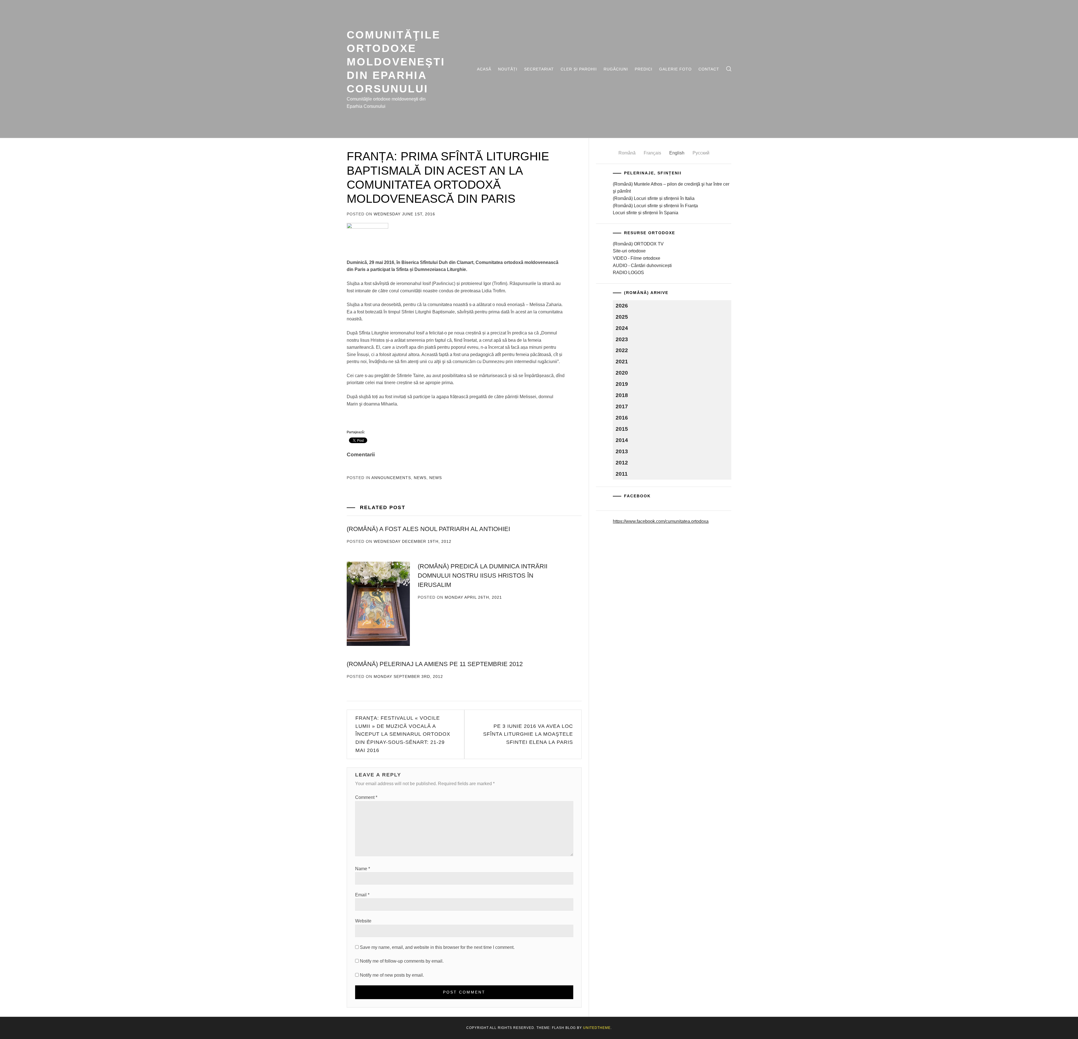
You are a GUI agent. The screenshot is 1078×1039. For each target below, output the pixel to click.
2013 (622, 451)
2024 (622, 328)
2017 (622, 406)
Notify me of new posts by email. (392, 975)
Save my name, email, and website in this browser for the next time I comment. (437, 947)
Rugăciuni (616, 69)
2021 (622, 361)
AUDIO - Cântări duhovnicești (642, 265)
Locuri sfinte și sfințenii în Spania (645, 212)
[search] (728, 69)
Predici (643, 69)
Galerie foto (675, 69)
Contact (708, 69)
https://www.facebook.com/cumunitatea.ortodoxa (661, 521)
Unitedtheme (597, 1028)
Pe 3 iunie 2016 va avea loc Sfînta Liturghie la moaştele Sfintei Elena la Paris (528, 734)
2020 (622, 373)
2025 (622, 317)
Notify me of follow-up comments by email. (402, 961)
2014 (622, 440)
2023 (622, 339)
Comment (366, 797)
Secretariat (539, 69)
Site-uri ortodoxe (629, 251)
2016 (622, 418)
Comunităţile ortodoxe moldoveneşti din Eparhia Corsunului (396, 62)
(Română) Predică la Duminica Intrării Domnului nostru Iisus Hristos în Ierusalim (482, 575)
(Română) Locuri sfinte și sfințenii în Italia (654, 198)
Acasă (484, 69)
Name (362, 868)
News (420, 477)
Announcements (391, 477)
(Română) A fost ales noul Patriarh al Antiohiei (428, 528)
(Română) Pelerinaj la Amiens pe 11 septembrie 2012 (435, 663)
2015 (622, 429)
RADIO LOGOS (628, 272)
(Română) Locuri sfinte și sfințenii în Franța (655, 205)
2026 (622, 306)
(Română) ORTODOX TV (638, 243)
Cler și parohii (579, 69)
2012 (622, 463)
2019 (622, 384)
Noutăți (507, 69)
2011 (622, 474)
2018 (622, 395)
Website (363, 921)
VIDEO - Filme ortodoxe (636, 258)
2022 (622, 350)
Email (362, 894)
